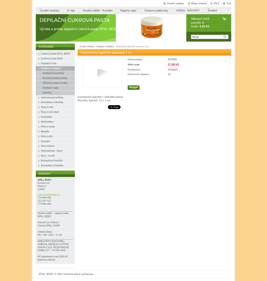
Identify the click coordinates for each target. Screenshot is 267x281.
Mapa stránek (199, 3)
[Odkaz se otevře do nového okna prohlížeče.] (102, 86)
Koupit (134, 87)
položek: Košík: (200, 22)
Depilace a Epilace (105, 46)
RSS (216, 3)
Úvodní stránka (175, 3)
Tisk (228, 3)
